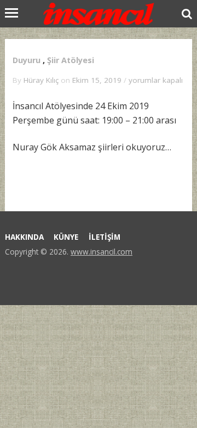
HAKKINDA (24, 237)
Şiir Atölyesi (70, 60)
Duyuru (26, 60)
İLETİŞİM (104, 237)
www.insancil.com (101, 251)
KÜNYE (66, 237)
